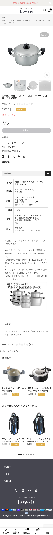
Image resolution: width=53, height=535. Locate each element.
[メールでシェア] (24, 156)
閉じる (50, 3)
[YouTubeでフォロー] (29, 490)
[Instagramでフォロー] (23, 490)
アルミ (19, 334)
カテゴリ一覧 (16, 20)
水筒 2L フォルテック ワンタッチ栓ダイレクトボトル (13, 440)
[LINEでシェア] (3, 156)
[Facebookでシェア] (8, 156)
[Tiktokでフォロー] (36, 490)
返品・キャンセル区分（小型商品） (29, 230)
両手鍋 (10, 334)
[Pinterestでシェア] (19, 156)
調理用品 (28, 20)
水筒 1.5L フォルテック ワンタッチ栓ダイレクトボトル (39, 440)
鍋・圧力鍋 (40, 20)
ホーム (4, 18)
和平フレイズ (18, 143)
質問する (6, 162)
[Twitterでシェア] (13, 156)
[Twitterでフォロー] (16, 490)
